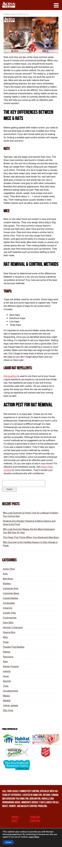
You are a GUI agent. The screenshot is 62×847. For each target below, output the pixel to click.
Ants (5, 573)
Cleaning (7, 607)
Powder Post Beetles (13, 646)
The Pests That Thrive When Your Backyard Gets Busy (31, 537)
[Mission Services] (16, 752)
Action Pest (9, 568)
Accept (8, 842)
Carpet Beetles (10, 598)
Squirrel (7, 681)
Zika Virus (8, 710)
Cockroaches (9, 617)
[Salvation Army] (45, 752)
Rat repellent (10, 376)
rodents (7, 671)
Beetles (7, 583)
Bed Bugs (8, 578)
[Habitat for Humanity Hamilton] (16, 739)
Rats (5, 661)
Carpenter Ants (10, 588)
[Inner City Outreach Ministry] (45, 739)
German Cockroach (13, 627)
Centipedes (9, 603)
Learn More (34, 837)
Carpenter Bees (11, 593)
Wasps (6, 695)
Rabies (6, 651)
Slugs (6, 676)
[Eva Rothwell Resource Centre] (16, 764)
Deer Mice (8, 622)
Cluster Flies (9, 612)
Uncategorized (10, 690)
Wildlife (7, 700)
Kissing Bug (9, 632)
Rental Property (11, 666)
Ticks (5, 685)
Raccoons (8, 656)
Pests (6, 642)
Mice (5, 637)
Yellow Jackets (10, 705)
